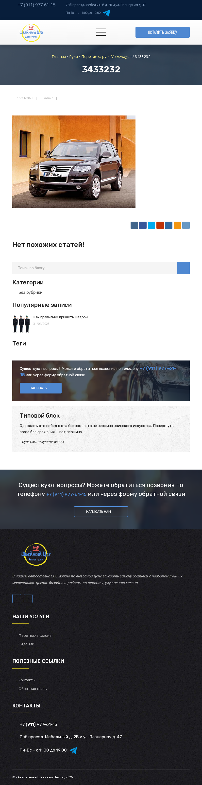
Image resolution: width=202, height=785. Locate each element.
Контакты (26, 679)
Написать (38, 388)
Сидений (26, 643)
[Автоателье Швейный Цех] (31, 32)
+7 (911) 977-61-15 (36, 5)
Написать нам (98, 511)
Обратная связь (32, 688)
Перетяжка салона (34, 635)
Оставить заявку (162, 32)
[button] (183, 268)
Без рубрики (30, 292)
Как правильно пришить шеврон (60, 317)
